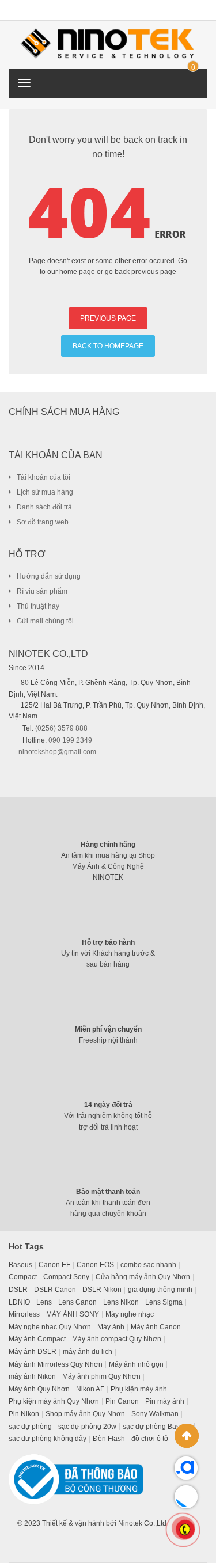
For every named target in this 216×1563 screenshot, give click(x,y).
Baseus (20, 1265)
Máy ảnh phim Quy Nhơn (101, 1376)
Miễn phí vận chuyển (108, 1029)
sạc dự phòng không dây (47, 1439)
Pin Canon (122, 1401)
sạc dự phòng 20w (87, 1427)
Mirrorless (24, 1314)
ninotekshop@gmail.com (57, 752)
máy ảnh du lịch (87, 1352)
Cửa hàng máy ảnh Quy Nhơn (143, 1277)
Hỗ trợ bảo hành (108, 942)
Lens (44, 1302)
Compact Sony (66, 1277)
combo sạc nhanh (148, 1265)
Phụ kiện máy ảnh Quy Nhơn (54, 1401)
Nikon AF (90, 1389)
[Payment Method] (104, 1542)
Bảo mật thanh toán (108, 1192)
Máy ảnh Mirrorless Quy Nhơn (56, 1364)
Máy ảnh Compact (37, 1339)
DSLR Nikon (102, 1290)
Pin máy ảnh (164, 1401)
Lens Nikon (121, 1302)
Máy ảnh (110, 1327)
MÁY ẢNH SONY (72, 1314)
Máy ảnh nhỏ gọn (136, 1364)
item (193, 67)
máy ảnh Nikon (32, 1376)
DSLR (18, 1290)
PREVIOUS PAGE (108, 318)
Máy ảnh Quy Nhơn (39, 1389)
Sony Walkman (155, 1414)
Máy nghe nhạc (129, 1314)
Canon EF (54, 1265)
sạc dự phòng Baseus (157, 1427)
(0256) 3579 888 (61, 728)
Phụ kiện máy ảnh (139, 1389)
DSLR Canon (55, 1290)
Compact (23, 1277)
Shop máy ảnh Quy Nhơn (85, 1414)
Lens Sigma (164, 1302)
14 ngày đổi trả (108, 1105)
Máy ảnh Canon (156, 1327)
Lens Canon (77, 1302)
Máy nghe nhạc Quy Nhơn (50, 1327)
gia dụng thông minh (160, 1290)
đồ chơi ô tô (149, 1439)
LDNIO (19, 1302)
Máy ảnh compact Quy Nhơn (116, 1339)
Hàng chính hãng (108, 845)
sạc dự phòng (30, 1427)
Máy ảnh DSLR (32, 1352)
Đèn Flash (109, 1439)
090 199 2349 (70, 740)
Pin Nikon (24, 1414)
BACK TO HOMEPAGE (108, 346)
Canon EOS (95, 1265)
